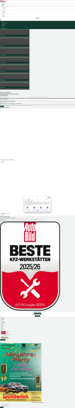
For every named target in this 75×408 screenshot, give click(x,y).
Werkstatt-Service (3, 321)
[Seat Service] (0, 20)
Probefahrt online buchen (37, 313)
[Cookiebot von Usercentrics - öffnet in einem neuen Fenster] (47, 197)
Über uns (2, 6)
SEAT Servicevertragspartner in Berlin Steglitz (7, 159)
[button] (37, 90)
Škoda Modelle (2, 319)
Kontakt (2, 329)
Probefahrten (2, 318)
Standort (2, 325)
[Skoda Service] (37, 18)
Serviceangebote (3, 12)
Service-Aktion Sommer (4, 99)
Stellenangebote (4, 8)
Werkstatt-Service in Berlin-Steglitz (37, 314)
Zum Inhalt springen (2, 0)
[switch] (34, 207)
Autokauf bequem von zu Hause (5, 213)
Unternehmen (4, 7)
